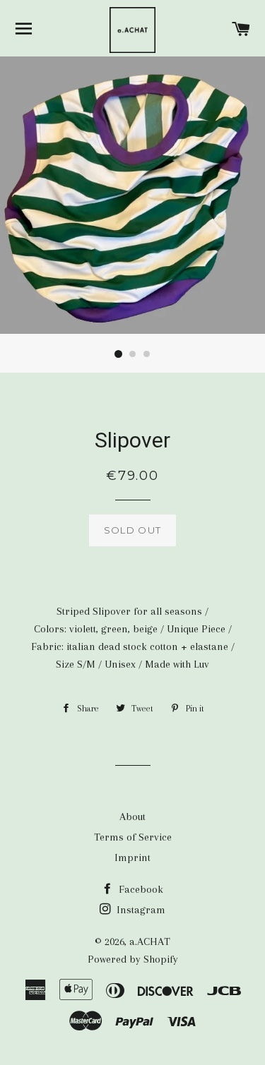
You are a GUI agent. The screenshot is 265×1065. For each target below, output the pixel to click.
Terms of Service (133, 837)
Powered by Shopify (133, 959)
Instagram (139, 909)
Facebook (139, 889)
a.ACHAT (149, 941)
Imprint (132, 857)
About (132, 816)
